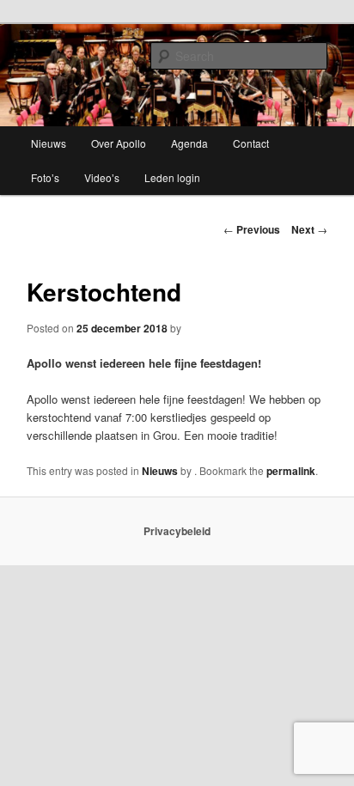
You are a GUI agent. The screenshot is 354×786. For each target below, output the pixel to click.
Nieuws (48, 143)
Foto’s (45, 177)
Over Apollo (118, 143)
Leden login (172, 177)
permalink (290, 470)
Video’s (101, 177)
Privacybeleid (177, 531)
